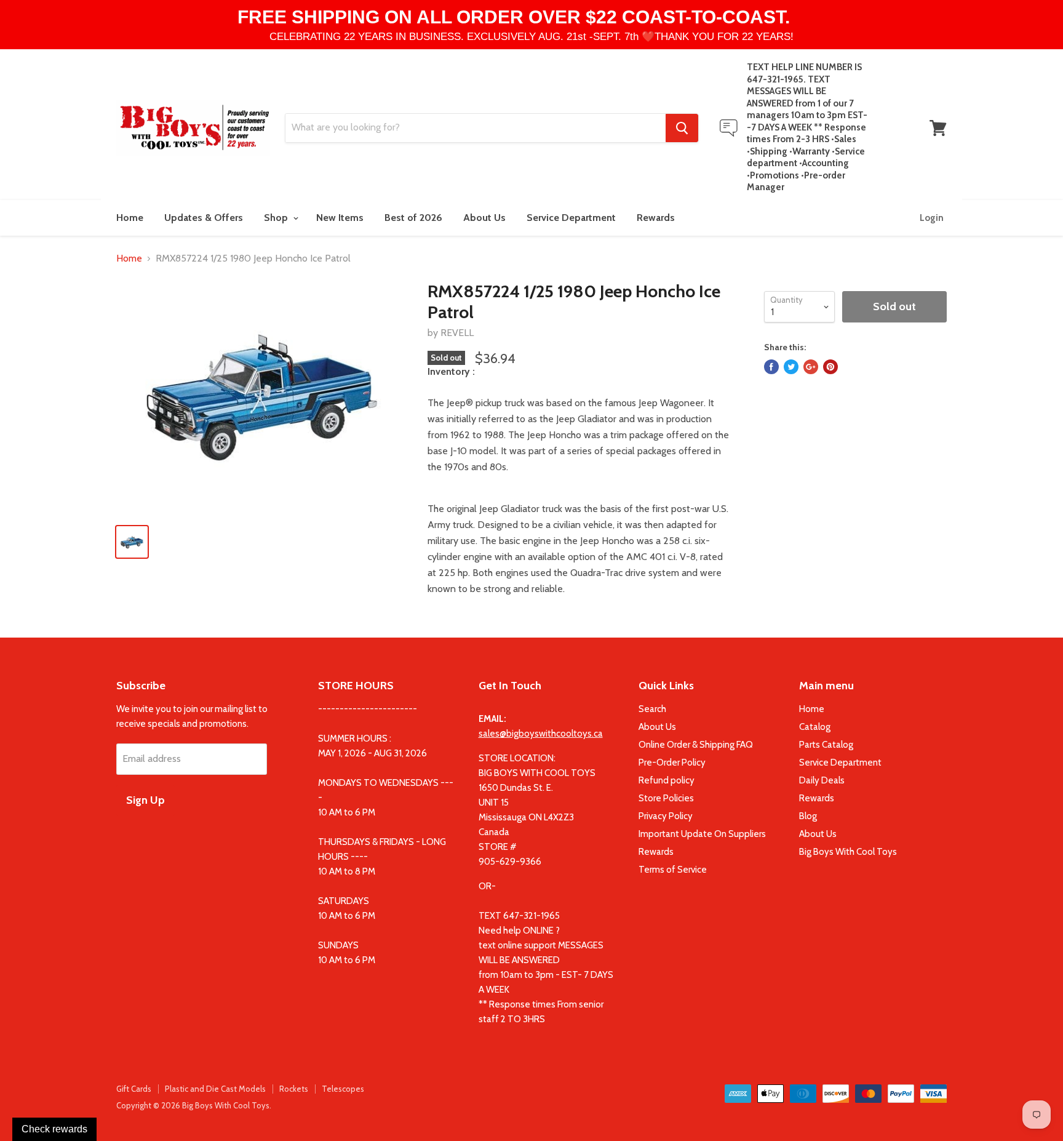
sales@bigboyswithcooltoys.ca (541, 733)
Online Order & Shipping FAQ (696, 744)
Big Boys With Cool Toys (848, 851)
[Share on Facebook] (771, 366)
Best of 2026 (413, 217)
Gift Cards (133, 1089)
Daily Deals (822, 780)
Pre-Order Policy (672, 762)
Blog (808, 816)
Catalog (814, 726)
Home (129, 217)
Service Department (571, 217)
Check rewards (54, 1129)
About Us (484, 217)
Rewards (656, 217)
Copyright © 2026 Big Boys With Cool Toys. (193, 1105)
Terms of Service (673, 869)
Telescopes (343, 1089)
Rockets (293, 1089)
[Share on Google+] (810, 366)
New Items (340, 217)
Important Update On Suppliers (702, 833)
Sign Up (145, 800)
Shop (277, 217)
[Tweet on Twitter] (791, 366)
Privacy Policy (666, 816)
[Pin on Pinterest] (830, 366)
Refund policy (667, 780)
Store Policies (666, 798)
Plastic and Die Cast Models (215, 1089)
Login (932, 217)
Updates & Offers (203, 217)
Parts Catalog (826, 744)
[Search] (682, 128)
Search (652, 709)
